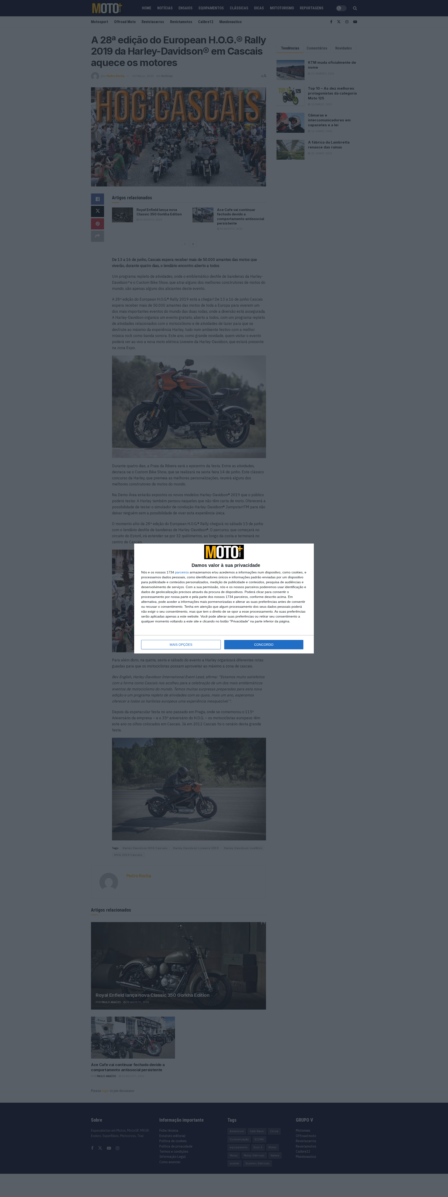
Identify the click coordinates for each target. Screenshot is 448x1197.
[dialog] (224, 598)
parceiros (182, 572)
